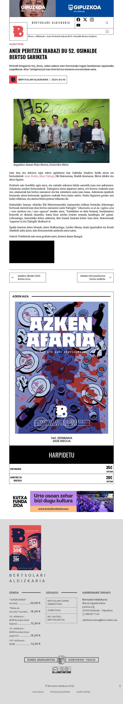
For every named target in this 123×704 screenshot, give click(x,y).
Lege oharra (38, 691)
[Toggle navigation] (107, 31)
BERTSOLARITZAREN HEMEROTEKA (58, 602)
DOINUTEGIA (54, 610)
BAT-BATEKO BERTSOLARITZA (56, 618)
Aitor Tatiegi (46, 176)
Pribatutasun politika (60, 691)
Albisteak (40, 36)
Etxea (30, 36)
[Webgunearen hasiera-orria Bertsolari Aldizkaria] (20, 31)
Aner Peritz (31, 176)
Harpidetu (61, 454)
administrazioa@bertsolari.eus (99, 619)
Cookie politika (83, 691)
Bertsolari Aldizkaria (33, 79)
